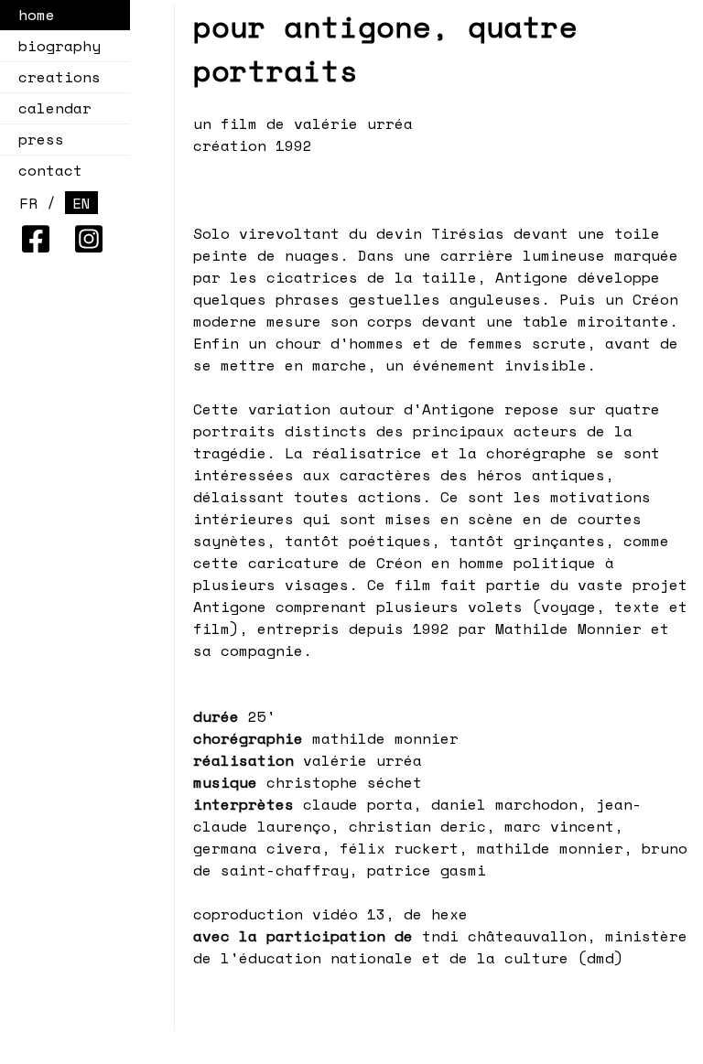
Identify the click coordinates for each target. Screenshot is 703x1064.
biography (59, 46)
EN (81, 203)
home (36, 15)
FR (28, 203)
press (41, 139)
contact (50, 170)
